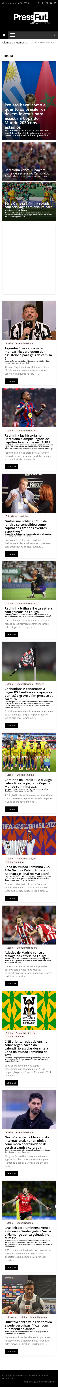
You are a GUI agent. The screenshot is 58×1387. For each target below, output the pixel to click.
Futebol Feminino (25, 774)
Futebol (9, 343)
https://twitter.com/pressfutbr (43, 3)
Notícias (24, 516)
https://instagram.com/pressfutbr (47, 3)
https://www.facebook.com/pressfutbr (38, 3)
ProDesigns (50, 1381)
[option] (45, 43)
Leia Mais (11, 381)
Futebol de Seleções (26, 858)
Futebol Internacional (27, 430)
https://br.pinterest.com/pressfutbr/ (55, 3)
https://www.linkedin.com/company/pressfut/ (51, 3)
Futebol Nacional (24, 343)
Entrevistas (11, 516)
